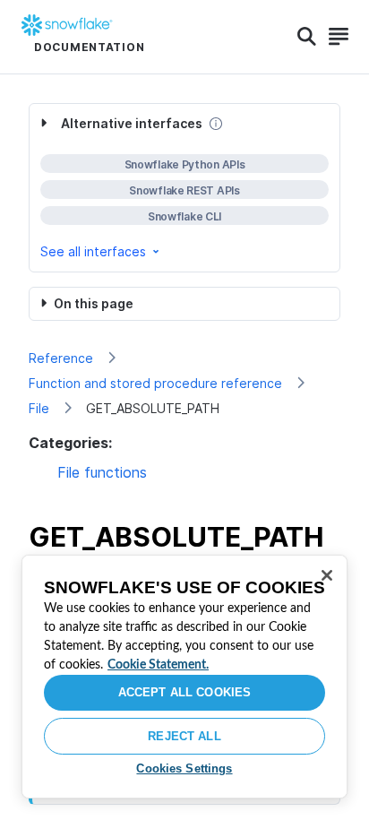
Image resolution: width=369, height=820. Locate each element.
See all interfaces (93, 251)
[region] (184, 676)
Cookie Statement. (158, 665)
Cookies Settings (184, 768)
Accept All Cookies (184, 692)
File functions (102, 472)
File (39, 408)
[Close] (327, 575)
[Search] (306, 37)
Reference (61, 358)
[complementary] (184, 187)
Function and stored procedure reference (155, 383)
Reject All (184, 736)
